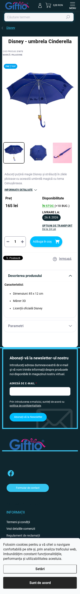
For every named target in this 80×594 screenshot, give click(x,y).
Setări (40, 569)
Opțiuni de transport (57, 227)
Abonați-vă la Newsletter (28, 417)
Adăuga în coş (42, 241)
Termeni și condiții (18, 522)
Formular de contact (27, 487)
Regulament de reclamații (23, 535)
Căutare (68, 17)
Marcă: (12, 55)
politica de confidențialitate (25, 405)
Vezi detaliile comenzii (20, 528)
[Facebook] (10, 472)
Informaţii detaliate (18, 189)
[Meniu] (72, 5)
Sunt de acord (40, 583)
